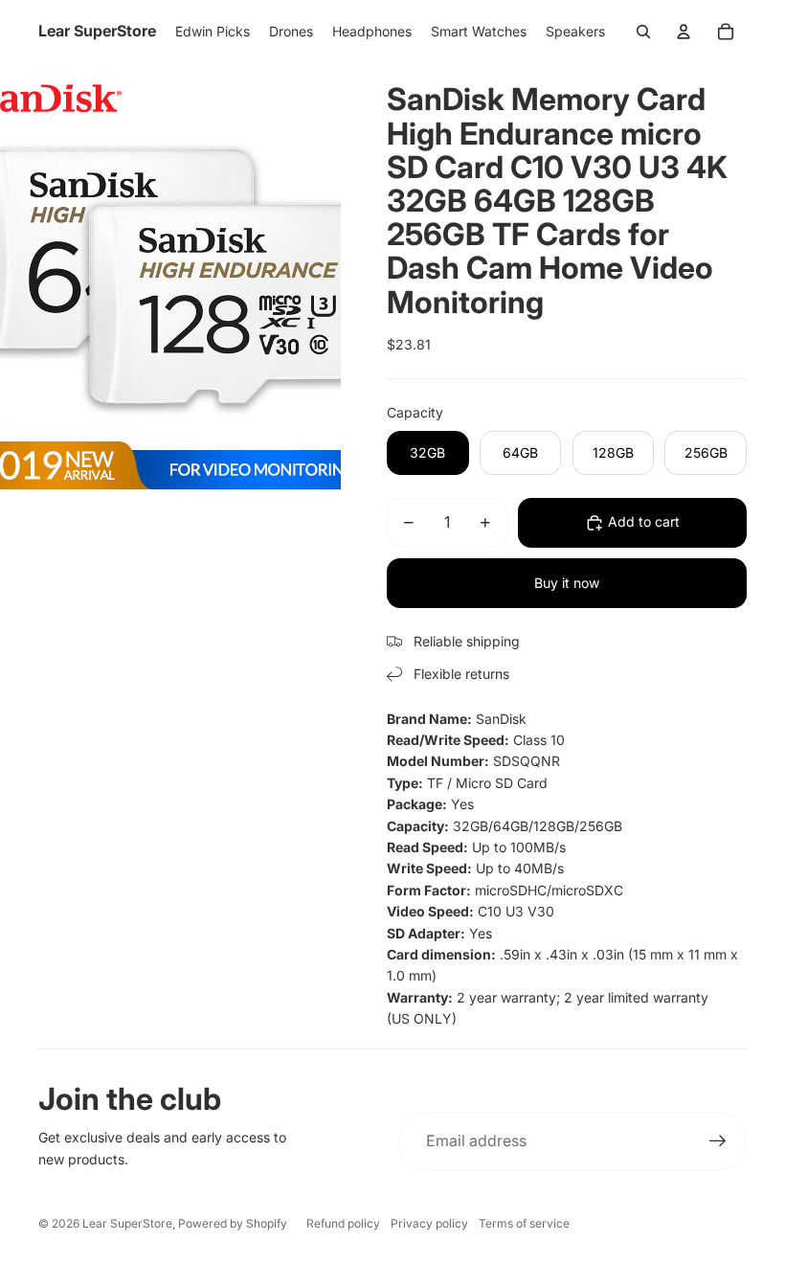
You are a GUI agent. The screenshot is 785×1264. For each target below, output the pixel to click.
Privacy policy (429, 1223)
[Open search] (643, 32)
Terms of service (524, 1223)
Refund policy (343, 1223)
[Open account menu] (683, 32)
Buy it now (566, 583)
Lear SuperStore (127, 1223)
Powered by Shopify (232, 1223)
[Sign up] (718, 1141)
